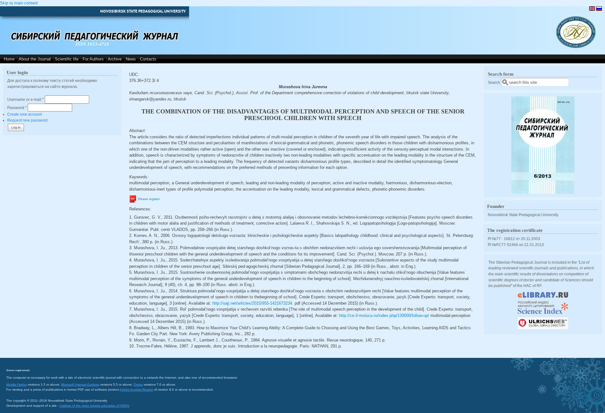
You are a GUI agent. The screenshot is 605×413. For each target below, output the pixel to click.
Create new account (24, 114)
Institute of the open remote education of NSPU (94, 405)
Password (17, 108)
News (131, 59)
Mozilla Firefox (16, 384)
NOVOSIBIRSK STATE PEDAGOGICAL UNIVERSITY (143, 11)
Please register (149, 199)
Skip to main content (19, 3)
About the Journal (35, 59)
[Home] (576, 46)
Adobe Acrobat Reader (136, 389)
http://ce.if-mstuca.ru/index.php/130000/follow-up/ (384, 315)
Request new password (27, 120)
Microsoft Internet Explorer (80, 384)
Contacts (148, 59)
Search (494, 82)
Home (9, 59)
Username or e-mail (25, 99)
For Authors (93, 59)
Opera (138, 384)
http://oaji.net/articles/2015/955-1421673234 (252, 303)
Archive (115, 59)
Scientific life (66, 59)
